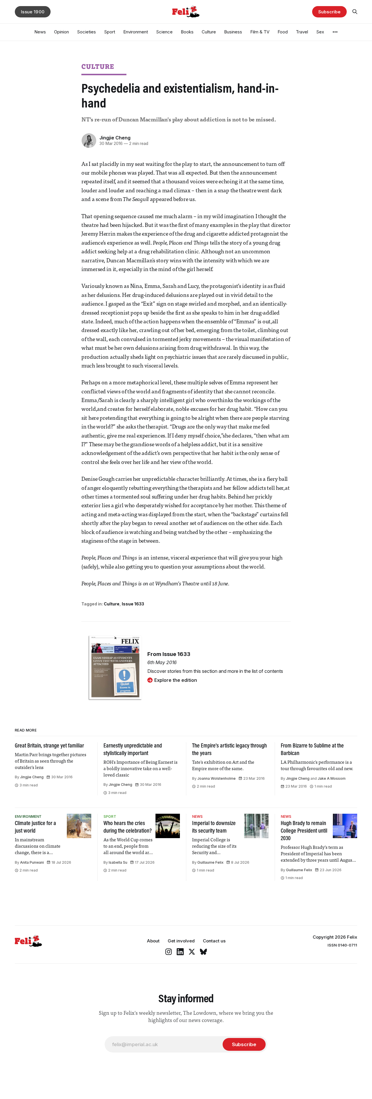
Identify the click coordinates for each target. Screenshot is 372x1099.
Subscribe (329, 12)
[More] (335, 32)
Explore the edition (175, 680)
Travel (302, 32)
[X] (191, 951)
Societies (86, 32)
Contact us (214, 941)
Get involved (181, 941)
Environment (135, 32)
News (40, 32)
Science (164, 32)
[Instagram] (168, 951)
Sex (320, 32)
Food (283, 32)
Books (187, 32)
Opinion (61, 32)
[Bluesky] (203, 951)
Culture (209, 32)
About (153, 941)
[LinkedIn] (180, 951)
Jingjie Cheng (114, 138)
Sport (109, 32)
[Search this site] (355, 11)
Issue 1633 (133, 603)
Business (233, 32)
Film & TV (259, 32)
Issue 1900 (32, 12)
